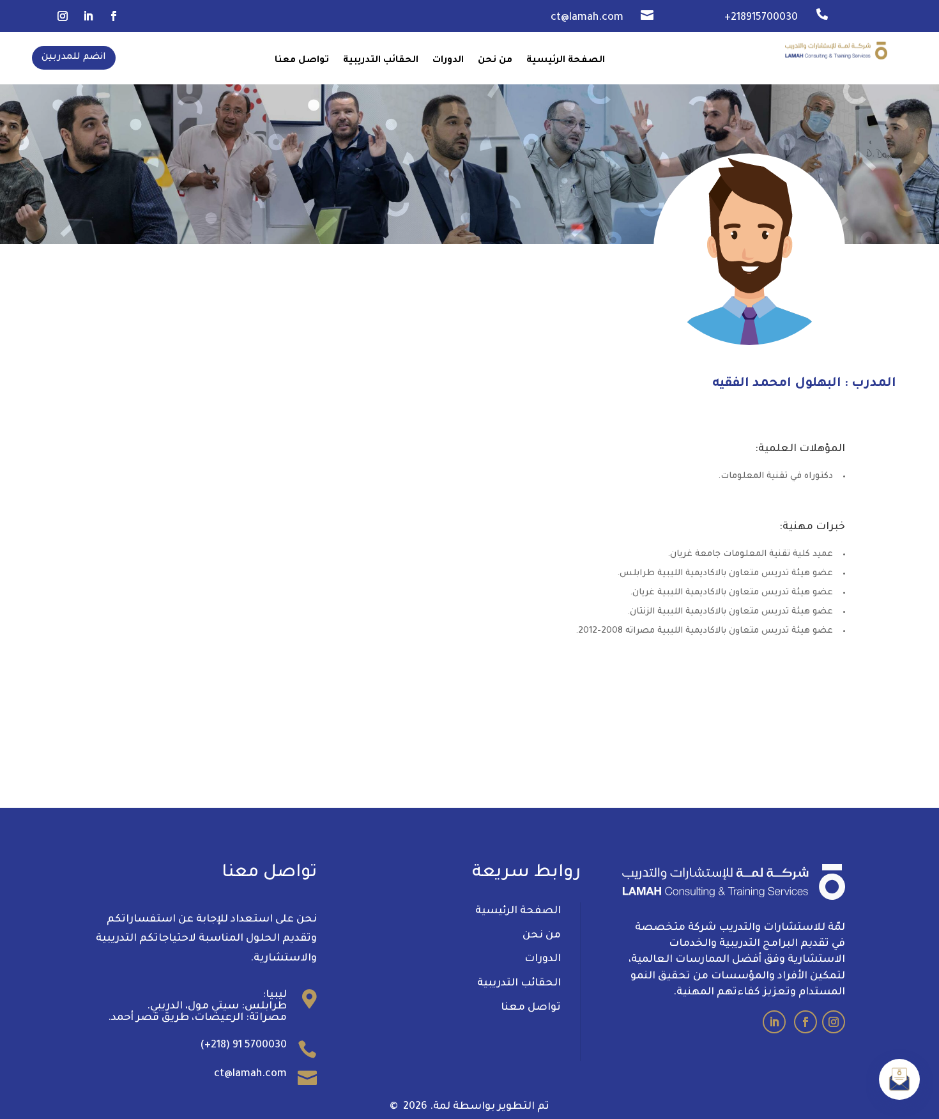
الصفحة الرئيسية (565, 61)
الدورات (448, 61)
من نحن (495, 61)
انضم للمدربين (74, 57)
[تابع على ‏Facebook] (113, 16)
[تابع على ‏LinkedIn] (88, 16)
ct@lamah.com (250, 1074)
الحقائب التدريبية (380, 61)
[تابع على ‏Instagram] (62, 16)
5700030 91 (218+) (243, 1045)
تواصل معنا (302, 61)
